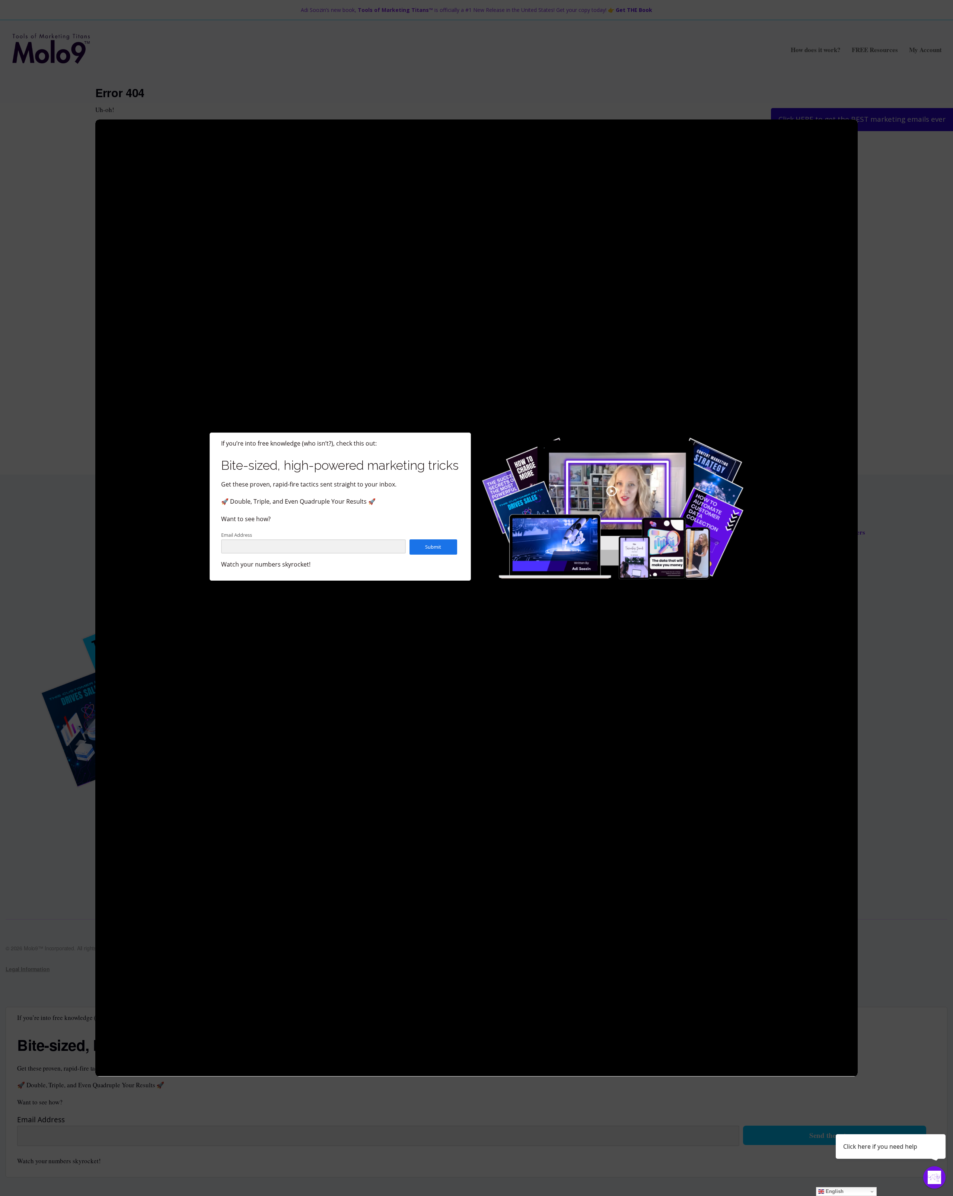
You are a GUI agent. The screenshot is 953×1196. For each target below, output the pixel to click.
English (834, 1191)
